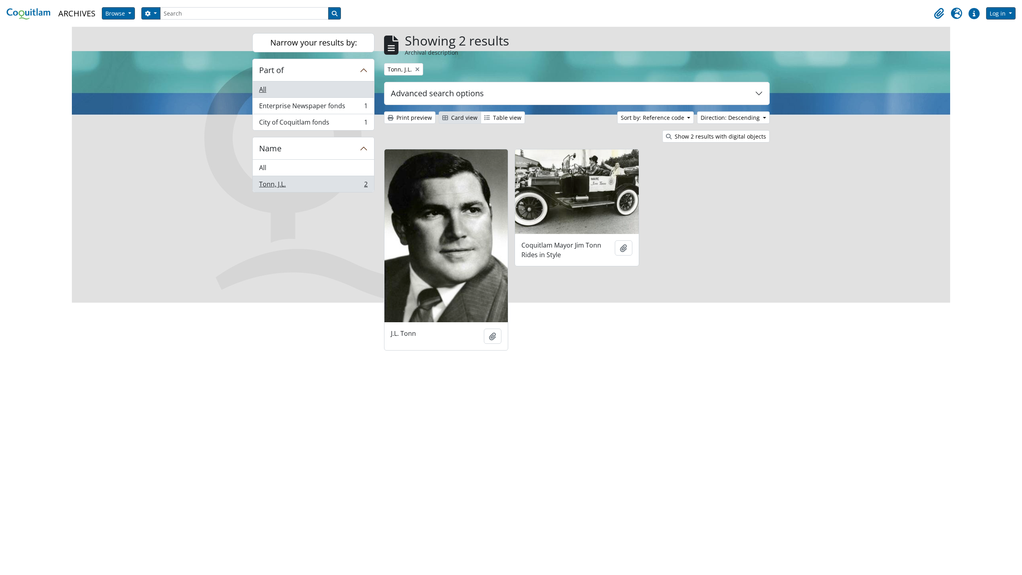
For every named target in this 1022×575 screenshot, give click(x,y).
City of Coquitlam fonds (313, 124)
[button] (939, 13)
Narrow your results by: (313, 42)
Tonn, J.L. (313, 186)
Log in (998, 13)
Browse (116, 13)
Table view (506, 117)
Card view (463, 117)
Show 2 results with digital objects (719, 136)
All (262, 89)
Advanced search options (437, 93)
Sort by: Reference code (653, 117)
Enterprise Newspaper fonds (313, 107)
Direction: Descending (731, 117)
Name (270, 148)
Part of (271, 70)
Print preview (413, 117)
